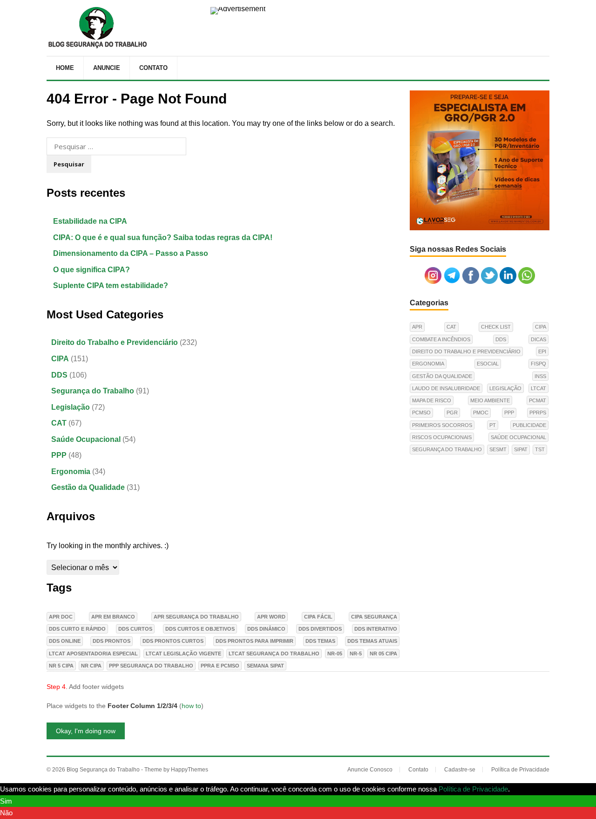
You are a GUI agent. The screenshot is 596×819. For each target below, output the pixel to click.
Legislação (70, 407)
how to (191, 705)
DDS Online (65, 641)
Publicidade (529, 425)
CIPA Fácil (318, 616)
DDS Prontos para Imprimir (254, 641)
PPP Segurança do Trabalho (151, 665)
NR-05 (334, 653)
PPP (59, 455)
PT (492, 425)
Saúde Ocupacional (86, 439)
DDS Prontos (111, 641)
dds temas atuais (372, 641)
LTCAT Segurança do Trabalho (274, 653)
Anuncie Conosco (370, 769)
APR (417, 327)
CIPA (60, 359)
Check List (496, 327)
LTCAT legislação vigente (183, 653)
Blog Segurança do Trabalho (103, 769)
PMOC (480, 412)
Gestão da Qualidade (88, 487)
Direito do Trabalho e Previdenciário (114, 342)
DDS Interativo (375, 629)
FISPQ (538, 363)
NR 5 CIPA (61, 665)
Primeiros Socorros (442, 425)
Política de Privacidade (520, 769)
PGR (452, 412)
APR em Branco (113, 616)
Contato (153, 67)
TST (540, 449)
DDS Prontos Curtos (172, 641)
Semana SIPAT (265, 665)
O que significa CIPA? (91, 270)
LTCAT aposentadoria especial (93, 653)
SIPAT (521, 449)
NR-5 (356, 653)
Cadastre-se (459, 769)
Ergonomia (70, 471)
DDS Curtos (135, 629)
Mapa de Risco (431, 400)
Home (65, 67)
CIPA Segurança (374, 616)
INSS (540, 376)
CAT (59, 423)
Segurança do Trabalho (92, 391)
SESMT (498, 449)
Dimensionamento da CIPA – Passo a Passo (130, 253)
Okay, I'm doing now (85, 731)
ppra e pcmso (220, 665)
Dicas (538, 339)
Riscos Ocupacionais (442, 437)
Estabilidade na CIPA (90, 221)
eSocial (488, 363)
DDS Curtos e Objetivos (200, 629)
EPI (542, 351)
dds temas (320, 641)
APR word (271, 616)
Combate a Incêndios (441, 339)
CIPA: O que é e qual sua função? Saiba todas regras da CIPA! (162, 237)
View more (528, 789)
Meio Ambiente (490, 400)
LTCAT (538, 388)
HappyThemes (189, 769)
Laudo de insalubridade (446, 388)
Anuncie (106, 67)
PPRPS (537, 412)
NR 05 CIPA (383, 653)
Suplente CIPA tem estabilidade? (110, 285)
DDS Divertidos (320, 629)
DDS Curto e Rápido (77, 629)
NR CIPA (91, 665)
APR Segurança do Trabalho (196, 616)
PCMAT (537, 400)
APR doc (61, 616)
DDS (59, 375)
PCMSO (421, 412)
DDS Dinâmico (266, 629)
